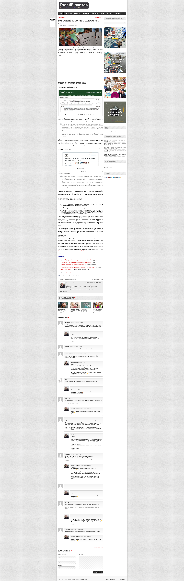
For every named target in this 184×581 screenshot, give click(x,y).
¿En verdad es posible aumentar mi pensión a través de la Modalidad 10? (97, 311)
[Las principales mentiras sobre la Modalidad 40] (86, 308)
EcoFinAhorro (107, 164)
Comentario (81, 554)
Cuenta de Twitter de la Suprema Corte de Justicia (71, 271)
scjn (75, 279)
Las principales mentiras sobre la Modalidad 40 (84, 310)
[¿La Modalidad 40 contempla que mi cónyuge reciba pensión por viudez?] (63, 308)
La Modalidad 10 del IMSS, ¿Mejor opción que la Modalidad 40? (114, 141)
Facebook (65, 291)
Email (61, 560)
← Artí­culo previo (61, 17)
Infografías (77, 13)
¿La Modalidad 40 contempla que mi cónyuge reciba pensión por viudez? (63, 311)
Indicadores (95, 13)
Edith (66, 379)
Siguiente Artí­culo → (99, 17)
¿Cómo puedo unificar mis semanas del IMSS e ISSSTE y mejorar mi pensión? (75, 311)
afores (66, 279)
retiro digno (72, 279)
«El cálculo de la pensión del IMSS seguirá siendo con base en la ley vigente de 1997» (78, 267)
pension (68, 279)
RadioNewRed (68, 272)
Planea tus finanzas (108, 167)
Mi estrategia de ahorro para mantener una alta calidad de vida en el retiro (73, 250)
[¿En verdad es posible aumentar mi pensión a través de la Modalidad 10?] (98, 308)
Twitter (61, 291)
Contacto (117, 13)
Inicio (61, 13)
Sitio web (60, 565)
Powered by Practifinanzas (111, 579)
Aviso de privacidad (83, 579)
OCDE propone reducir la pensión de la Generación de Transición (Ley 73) (76, 259)
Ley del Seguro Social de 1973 (67, 269)
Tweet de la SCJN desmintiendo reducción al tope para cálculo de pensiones (76, 262)
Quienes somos (68, 13)
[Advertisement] (80, 70)
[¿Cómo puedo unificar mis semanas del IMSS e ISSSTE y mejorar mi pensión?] (75, 308)
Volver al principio (122, 579)
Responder (81, 322)
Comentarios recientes (98, 547)
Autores (102, 13)
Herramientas (86, 13)
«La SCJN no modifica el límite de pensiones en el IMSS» (72, 264)
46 (76, 25)
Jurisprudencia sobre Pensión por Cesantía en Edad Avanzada (73, 260)
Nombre (62, 554)
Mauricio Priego (98, 282)
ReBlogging (109, 13)
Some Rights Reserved (64, 276)
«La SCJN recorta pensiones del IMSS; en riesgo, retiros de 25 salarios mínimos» (77, 266)
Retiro (102, 279)
